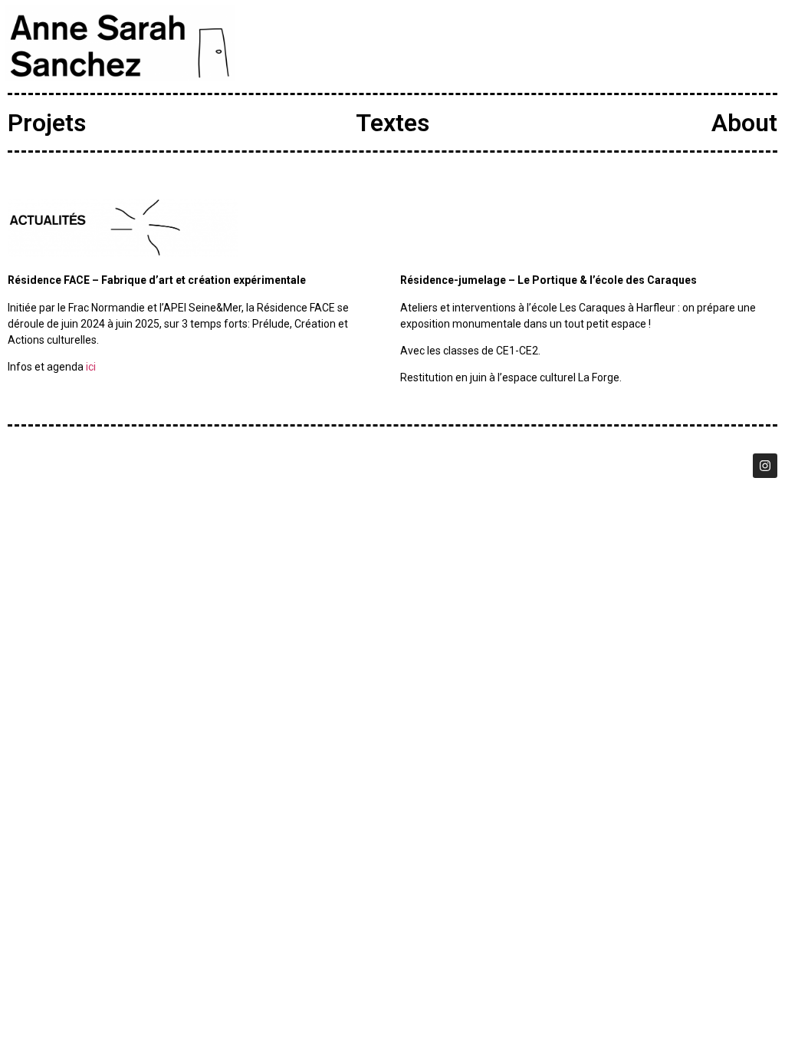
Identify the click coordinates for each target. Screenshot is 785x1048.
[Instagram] (765, 465)
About (744, 122)
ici (91, 367)
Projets (47, 122)
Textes (392, 122)
